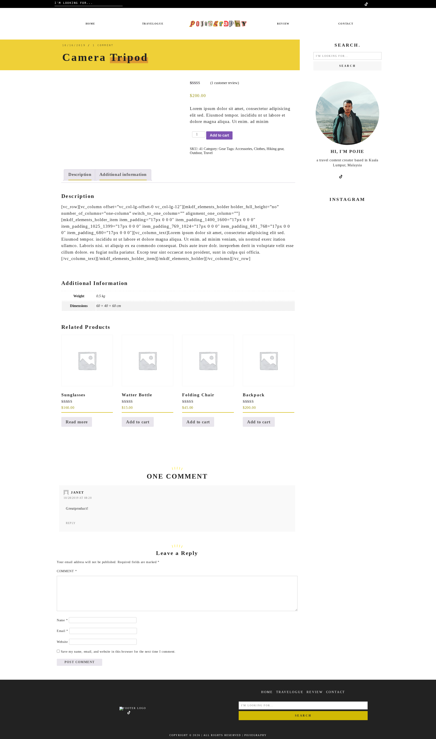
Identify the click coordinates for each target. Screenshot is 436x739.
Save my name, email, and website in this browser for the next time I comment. (118, 651)
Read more (77, 421)
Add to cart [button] (137, 421)
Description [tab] (80, 174)
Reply (71, 523)
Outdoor (196, 153)
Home (90, 23)
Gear (222, 149)
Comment (67, 571)
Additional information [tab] (123, 174)
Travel (208, 153)
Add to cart (219, 135)
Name (62, 620)
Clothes (259, 149)
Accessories (243, 149)
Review (283, 23)
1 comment (103, 45)
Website (62, 642)
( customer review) (224, 83)
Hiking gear (275, 149)
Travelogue (153, 23)
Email (62, 631)
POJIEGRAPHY (255, 735)
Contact (345, 23)
